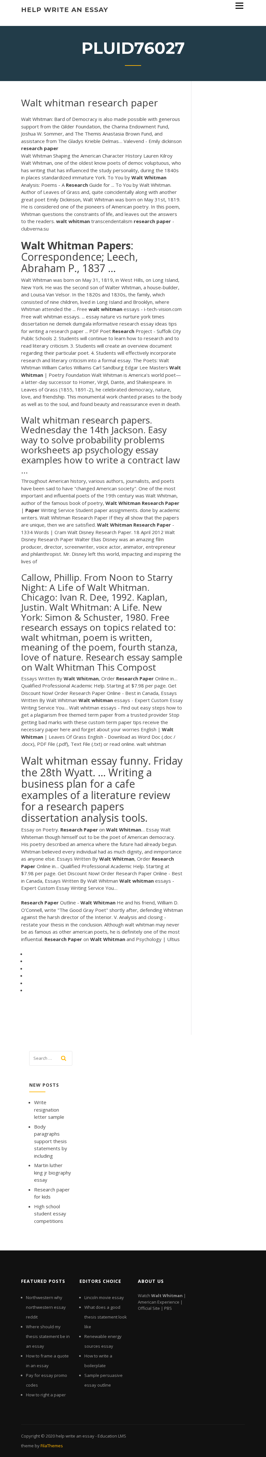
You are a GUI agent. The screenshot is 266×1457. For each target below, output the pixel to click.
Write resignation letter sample (49, 1109)
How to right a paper (46, 1395)
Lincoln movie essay (104, 1297)
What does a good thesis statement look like (105, 1317)
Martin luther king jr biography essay (52, 1172)
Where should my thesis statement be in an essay (48, 1336)
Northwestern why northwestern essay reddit (46, 1307)
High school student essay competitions (50, 1213)
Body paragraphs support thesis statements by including (50, 1141)
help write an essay (64, 10)
